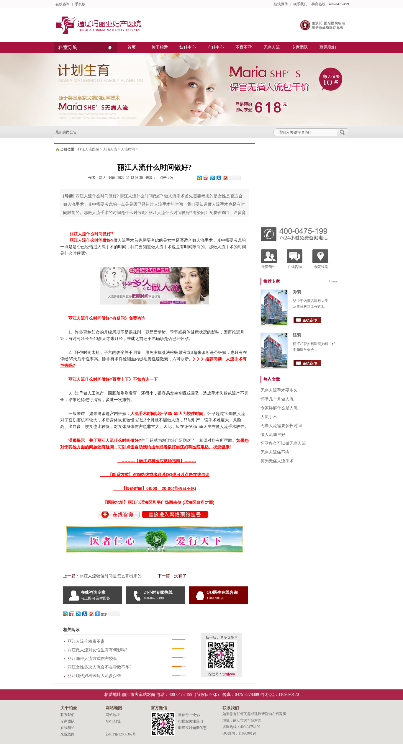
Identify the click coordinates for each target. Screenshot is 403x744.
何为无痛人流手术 (277, 461)
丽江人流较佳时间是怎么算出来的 (111, 576)
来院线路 (321, 267)
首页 (131, 47)
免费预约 (268, 267)
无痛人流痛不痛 (275, 452)
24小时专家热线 (158, 595)
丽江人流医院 (88, 149)
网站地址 (113, 715)
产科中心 (215, 47)
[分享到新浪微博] (205, 177)
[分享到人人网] (218, 177)
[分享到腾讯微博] (212, 177)
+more (333, 281)
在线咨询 (62, 4)
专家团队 (299, 47)
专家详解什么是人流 (279, 408)
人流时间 (128, 149)
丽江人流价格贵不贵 (86, 641)
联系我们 (300, 4)
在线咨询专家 (95, 595)
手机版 (80, 4)
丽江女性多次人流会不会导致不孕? (99, 667)
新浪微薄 (281, 4)
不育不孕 (243, 47)
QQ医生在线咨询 (222, 595)
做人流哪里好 (273, 434)
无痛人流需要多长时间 (281, 425)
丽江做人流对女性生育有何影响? (97, 650)
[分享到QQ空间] (199, 177)
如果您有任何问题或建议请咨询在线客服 (254, 714)
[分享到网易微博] (225, 177)
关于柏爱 (159, 47)
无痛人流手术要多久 (279, 390)
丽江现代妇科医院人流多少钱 (94, 675)
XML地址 (113, 721)
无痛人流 (271, 47)
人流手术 (269, 417)
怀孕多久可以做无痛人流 (283, 443)
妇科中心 (187, 47)
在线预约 (67, 728)
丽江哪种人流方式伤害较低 (92, 658)
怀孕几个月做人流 (277, 399)
